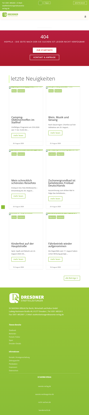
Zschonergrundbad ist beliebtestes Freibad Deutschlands (63, 179)
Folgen (47, 3)
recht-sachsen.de (44, 402)
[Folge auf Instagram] (40, 3)
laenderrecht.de (44, 410)
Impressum (13, 367)
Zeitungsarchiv (14, 361)
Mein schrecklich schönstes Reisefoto (26, 179)
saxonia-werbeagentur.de (44, 394)
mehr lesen (18, 135)
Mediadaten (13, 364)
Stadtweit (21, 91)
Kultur (14, 91)
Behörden (12, 334)
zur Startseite (45, 50)
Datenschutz (13, 371)
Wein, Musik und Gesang (63, 116)
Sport (11, 340)
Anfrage (80, 3)
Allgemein (60, 154)
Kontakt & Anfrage (44, 57)
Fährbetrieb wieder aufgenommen (63, 241)
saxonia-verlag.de (44, 386)
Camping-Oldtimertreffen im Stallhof (26, 116)
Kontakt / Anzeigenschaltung (19, 357)
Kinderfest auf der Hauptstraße (26, 241)
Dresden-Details (15, 344)
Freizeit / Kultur (14, 337)
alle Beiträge (70, 278)
